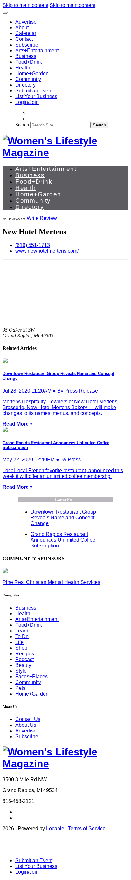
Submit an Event (33, 90)
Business (25, 56)
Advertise (26, 22)
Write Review (42, 218)
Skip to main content (25, 5)
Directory (25, 85)
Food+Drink (28, 62)
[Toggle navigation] (5, 13)
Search (22, 124)
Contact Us (27, 719)
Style (21, 671)
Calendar (25, 33)
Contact (24, 39)
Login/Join (27, 102)
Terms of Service (87, 828)
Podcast (24, 659)
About (22, 27)
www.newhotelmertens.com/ (47, 251)
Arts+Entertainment (37, 50)
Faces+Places (31, 676)
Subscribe (26, 44)
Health (22, 67)
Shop (21, 648)
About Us (25, 725)
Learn (21, 630)
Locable (55, 828)
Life (19, 642)
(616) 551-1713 (32, 245)
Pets (20, 688)
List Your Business (36, 96)
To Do (22, 636)
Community (28, 79)
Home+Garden (32, 73)
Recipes (24, 653)
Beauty (23, 665)
